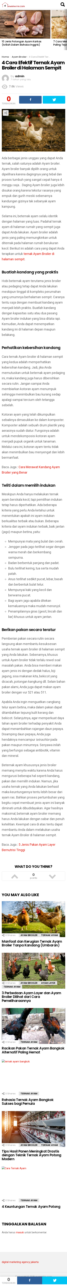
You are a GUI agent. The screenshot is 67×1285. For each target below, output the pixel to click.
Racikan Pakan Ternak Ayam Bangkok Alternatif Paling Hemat (33, 1050)
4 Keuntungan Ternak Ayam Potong (31, 1206)
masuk (20, 1232)
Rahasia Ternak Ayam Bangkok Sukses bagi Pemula (27, 1101)
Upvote (14, 876)
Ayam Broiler (29, 935)
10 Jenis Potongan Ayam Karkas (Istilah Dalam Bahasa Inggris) (21, 43)
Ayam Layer (48, 983)
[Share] (29, 1280)
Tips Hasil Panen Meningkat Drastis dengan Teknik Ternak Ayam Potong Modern (31, 1155)
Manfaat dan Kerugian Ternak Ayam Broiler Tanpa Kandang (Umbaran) (32, 943)
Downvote (52, 876)
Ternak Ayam (49, 935)
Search (62, 4)
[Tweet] (54, 100)
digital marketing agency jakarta (20, 1262)
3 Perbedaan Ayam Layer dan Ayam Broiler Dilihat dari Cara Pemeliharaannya (31, 997)
